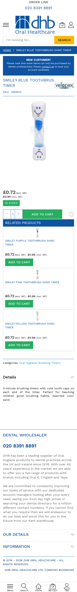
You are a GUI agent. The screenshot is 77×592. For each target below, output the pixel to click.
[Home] (38, 584)
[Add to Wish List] (71, 214)
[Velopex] (64, 85)
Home (7, 50)
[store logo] (35, 25)
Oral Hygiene (28, 362)
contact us (48, 66)
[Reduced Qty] (7, 214)
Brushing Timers (49, 362)
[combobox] (28, 40)
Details (9, 377)
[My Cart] (62, 25)
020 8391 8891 (38, 8)
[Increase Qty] (19, 214)
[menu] (6, 25)
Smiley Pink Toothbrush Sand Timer (32, 282)
